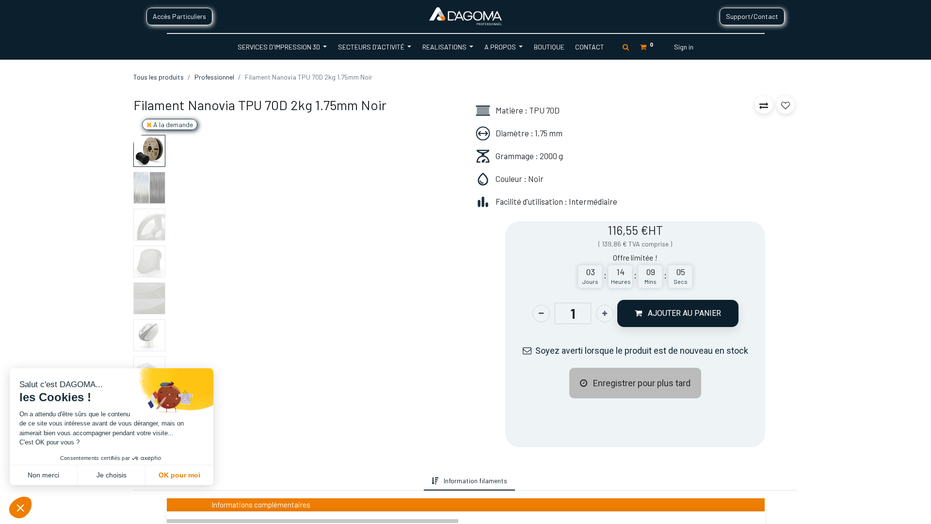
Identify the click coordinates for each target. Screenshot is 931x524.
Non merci (43, 475)
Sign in (683, 47)
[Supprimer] (541, 313)
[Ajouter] (604, 313)
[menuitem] (548, 47)
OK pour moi (179, 475)
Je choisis (111, 475)
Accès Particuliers (179, 16)
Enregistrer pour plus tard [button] (640, 383)
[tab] (416, 481)
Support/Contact (752, 16)
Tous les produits (158, 77)
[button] (190, 136)
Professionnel (214, 77)
